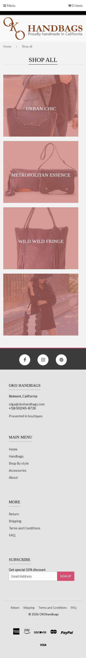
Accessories (17, 470)
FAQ (12, 535)
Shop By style (19, 463)
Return (14, 514)
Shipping (15, 521)
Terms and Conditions (24, 528)
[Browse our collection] (40, 305)
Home (7, 46)
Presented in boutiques (26, 416)
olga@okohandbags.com (27, 404)
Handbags (16, 456)
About (13, 477)
